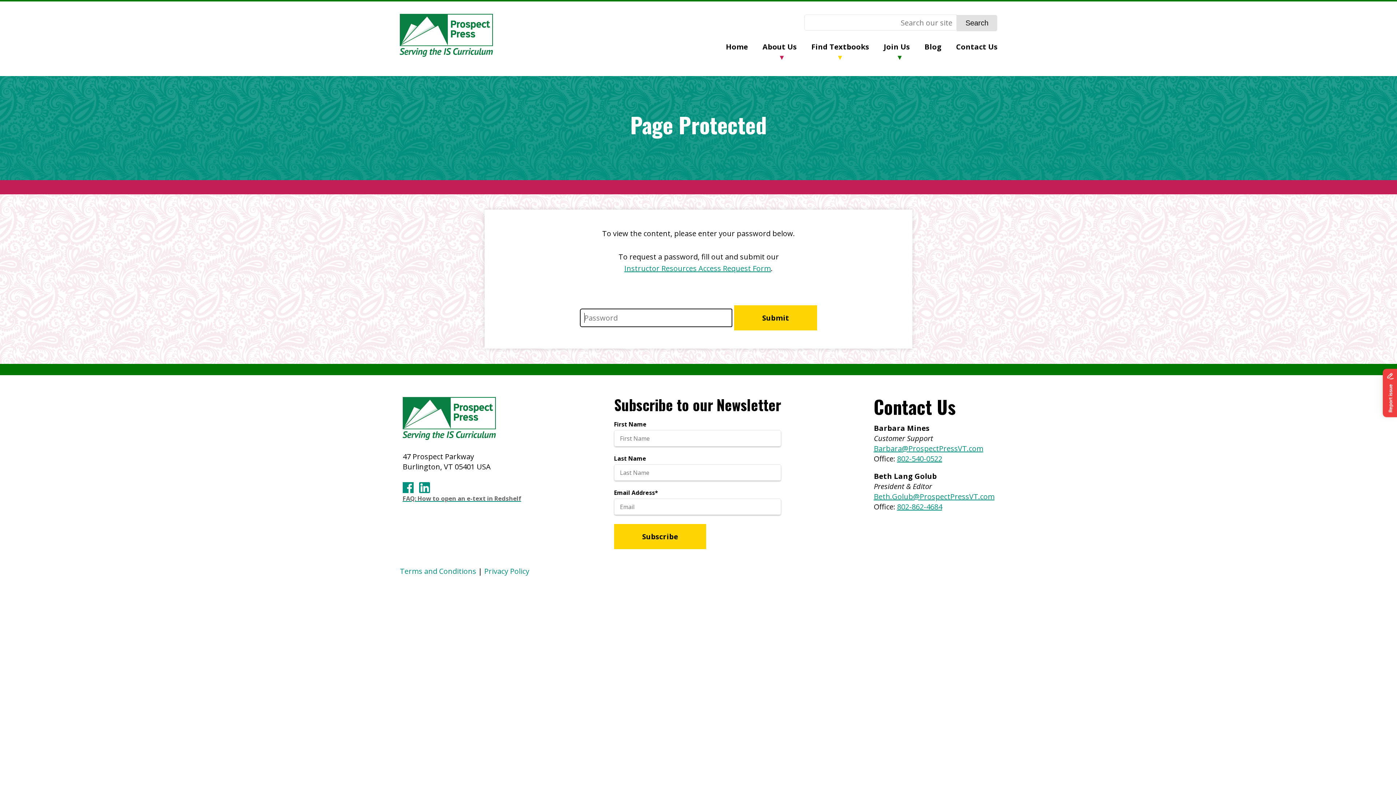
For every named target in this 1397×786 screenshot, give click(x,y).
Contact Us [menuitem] (977, 47)
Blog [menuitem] (933, 47)
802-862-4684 (919, 507)
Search (977, 23)
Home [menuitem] (737, 47)
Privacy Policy (506, 571)
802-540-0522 (919, 459)
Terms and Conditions (438, 571)
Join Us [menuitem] (897, 47)
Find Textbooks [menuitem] (840, 47)
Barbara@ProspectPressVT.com (928, 448)
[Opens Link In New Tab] (408, 488)
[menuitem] (744, 47)
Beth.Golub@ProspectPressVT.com (934, 496)
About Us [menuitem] (780, 47)
